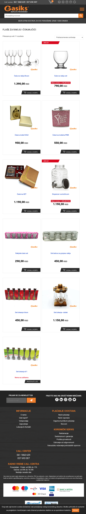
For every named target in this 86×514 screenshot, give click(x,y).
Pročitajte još (32, 381)
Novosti (64, 424)
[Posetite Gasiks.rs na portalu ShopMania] (53, 501)
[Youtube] (70, 2)
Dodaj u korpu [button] (32, 93)
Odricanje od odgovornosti (64, 442)
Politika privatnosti (64, 439)
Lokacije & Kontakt (23, 427)
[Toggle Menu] (82, 9)
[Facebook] (59, 2)
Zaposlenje (23, 424)
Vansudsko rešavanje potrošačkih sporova (63, 445)
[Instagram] (63, 2)
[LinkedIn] (67, 2)
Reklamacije (64, 433)
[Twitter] (74, 2)
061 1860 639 (19, 2)
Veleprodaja (23, 421)
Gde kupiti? (23, 418)
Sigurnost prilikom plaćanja (63, 421)
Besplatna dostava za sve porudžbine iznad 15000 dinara (43, 21)
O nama (23, 415)
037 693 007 (32, 2)
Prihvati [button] (75, 510)
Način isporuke (64, 418)
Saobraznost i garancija (64, 436)
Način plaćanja (63, 415)
